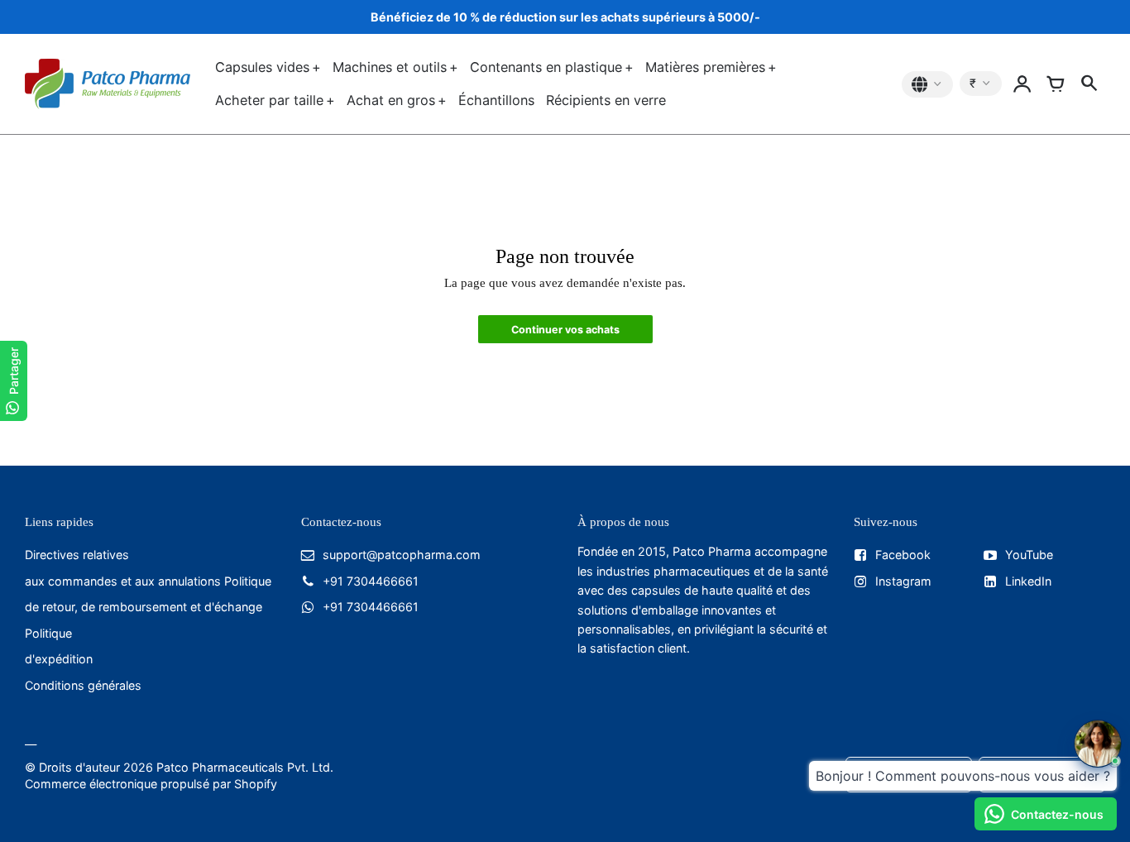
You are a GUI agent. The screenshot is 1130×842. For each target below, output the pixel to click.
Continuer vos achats (565, 329)
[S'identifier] (1022, 84)
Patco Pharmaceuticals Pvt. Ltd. (244, 767)
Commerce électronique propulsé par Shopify (151, 784)
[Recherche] (1088, 84)
